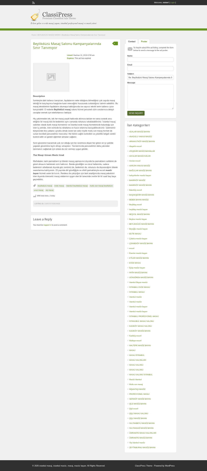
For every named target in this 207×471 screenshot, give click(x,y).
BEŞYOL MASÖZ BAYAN (139, 214)
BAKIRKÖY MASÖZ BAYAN (140, 185)
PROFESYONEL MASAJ (139, 394)
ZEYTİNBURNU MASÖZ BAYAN (142, 448)
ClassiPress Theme (143, 466)
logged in (47, 225)
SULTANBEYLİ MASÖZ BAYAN (142, 423)
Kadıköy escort (135, 336)
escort (131, 248)
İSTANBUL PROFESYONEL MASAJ (144, 316)
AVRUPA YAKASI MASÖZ (139, 166)
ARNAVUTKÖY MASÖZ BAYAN (142, 141)
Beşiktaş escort (135, 205)
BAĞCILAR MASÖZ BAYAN (140, 171)
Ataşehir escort (135, 146)
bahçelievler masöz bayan (140, 175)
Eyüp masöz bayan (137, 268)
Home (34, 35)
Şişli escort (133, 409)
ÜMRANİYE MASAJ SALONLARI (142, 433)
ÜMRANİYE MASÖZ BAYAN (140, 438)
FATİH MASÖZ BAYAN (138, 273)
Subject (130, 74)
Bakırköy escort (135, 190)
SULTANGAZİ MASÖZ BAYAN (141, 428)
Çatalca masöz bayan (138, 239)
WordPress (170, 466)
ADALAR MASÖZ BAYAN (139, 132)
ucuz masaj (38, 190)
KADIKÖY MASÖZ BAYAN (139, 331)
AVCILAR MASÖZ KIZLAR (140, 156)
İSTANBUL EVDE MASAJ (139, 287)
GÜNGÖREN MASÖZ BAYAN (141, 277)
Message (131, 83)
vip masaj (49, 190)
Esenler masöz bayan (138, 253)
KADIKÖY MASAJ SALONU (140, 326)
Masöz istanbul (135, 380)
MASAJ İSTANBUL (137, 355)
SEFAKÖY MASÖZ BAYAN (140, 399)
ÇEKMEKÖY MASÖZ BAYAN (141, 243)
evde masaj (59, 186)
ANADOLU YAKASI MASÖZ (140, 137)
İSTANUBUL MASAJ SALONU (141, 321)
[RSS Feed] (33, 2)
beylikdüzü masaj (45, 186)
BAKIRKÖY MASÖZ (137, 180)
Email (129, 65)
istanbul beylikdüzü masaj (77, 186)
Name (129, 56)
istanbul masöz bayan (138, 307)
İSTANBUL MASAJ (137, 292)
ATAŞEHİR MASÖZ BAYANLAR (142, 151)
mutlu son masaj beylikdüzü (101, 186)
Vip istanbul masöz (137, 443)
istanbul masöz (135, 297)
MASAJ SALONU (136, 365)
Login (172, 3)
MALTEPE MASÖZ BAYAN (140, 346)
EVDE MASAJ (135, 263)
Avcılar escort (134, 161)
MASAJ (132, 350)
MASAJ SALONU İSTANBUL (141, 375)
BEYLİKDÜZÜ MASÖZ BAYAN (49, 35)
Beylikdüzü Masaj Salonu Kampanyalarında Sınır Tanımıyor (67, 45)
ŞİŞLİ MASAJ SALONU (138, 414)
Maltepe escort (135, 341)
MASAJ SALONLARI (137, 360)
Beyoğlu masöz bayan (138, 229)
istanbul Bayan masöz (138, 282)
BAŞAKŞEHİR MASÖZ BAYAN (141, 195)
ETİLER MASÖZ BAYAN (139, 258)
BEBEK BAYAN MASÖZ (139, 200)
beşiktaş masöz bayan (138, 209)
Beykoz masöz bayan (138, 219)
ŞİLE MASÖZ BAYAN (137, 404)
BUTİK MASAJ (135, 234)
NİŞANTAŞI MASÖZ (137, 389)
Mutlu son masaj (136, 384)
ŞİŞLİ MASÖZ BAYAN (138, 418)
